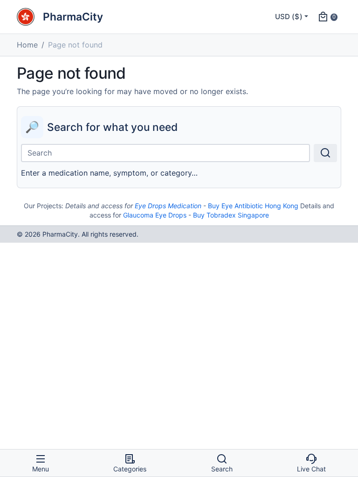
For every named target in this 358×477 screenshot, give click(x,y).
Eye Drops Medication (168, 206)
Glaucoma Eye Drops (154, 215)
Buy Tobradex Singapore (231, 215)
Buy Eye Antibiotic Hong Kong (253, 206)
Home (27, 44)
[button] (327, 16)
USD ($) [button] (289, 16)
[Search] (325, 153)
